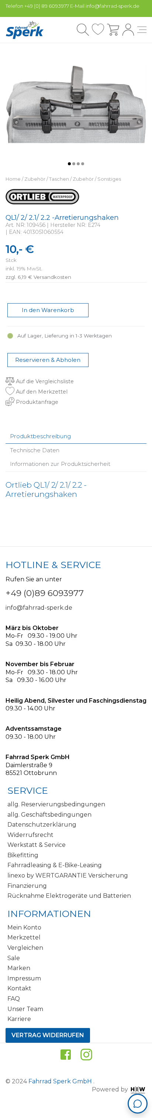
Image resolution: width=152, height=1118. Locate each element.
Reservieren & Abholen (47, 359)
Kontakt (19, 988)
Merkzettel (24, 937)
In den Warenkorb (48, 310)
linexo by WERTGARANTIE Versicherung (67, 875)
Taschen (59, 179)
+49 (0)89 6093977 (45, 593)
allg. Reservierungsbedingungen (56, 804)
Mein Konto (24, 927)
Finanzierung (27, 885)
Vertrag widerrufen (47, 1035)
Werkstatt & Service (36, 844)
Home (13, 179)
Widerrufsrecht (30, 834)
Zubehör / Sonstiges (97, 179)
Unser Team (25, 1009)
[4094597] (76, 103)
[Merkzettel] (98, 30)
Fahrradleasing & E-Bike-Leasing (54, 865)
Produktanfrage (36, 402)
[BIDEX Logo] (42, 196)
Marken (18, 968)
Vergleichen (25, 947)
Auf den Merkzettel (41, 391)
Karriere (19, 1018)
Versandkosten (52, 277)
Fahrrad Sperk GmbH (60, 1081)
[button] (69, 163)
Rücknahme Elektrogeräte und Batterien (69, 895)
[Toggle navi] (141, 30)
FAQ (13, 998)
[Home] (25, 30)
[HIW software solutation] (137, 1089)
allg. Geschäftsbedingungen (49, 814)
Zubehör (34, 179)
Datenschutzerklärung (41, 824)
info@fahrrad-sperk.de (39, 607)
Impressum (24, 978)
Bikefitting (22, 855)
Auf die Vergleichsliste (44, 381)
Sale (13, 958)
